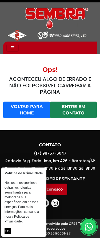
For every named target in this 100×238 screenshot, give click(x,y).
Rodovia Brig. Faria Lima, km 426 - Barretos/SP (50, 160)
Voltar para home (27, 110)
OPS (72, 223)
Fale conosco (50, 189)
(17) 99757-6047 (50, 153)
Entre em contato (73, 110)
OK (7, 231)
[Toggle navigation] (12, 48)
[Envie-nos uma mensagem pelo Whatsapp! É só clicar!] (88, 226)
